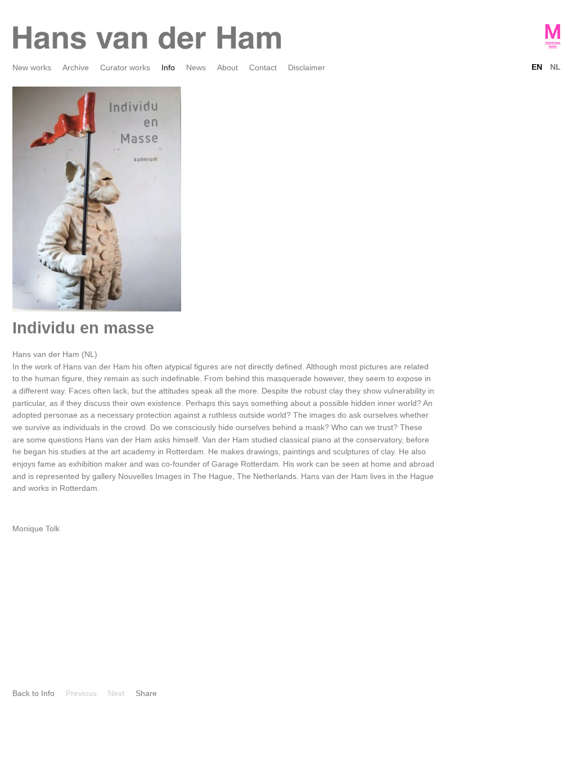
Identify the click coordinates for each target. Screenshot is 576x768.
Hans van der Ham (147, 37)
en (537, 66)
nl (555, 66)
